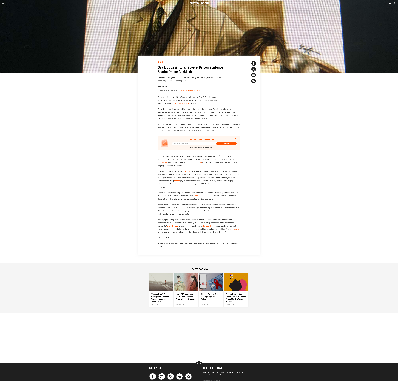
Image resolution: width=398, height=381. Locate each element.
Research (230, 372)
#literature (200, 90)
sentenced (235, 229)
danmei (187, 171)
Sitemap (227, 375)
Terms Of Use (207, 375)
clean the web (172, 226)
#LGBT (182, 90)
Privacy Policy (218, 375)
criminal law (197, 162)
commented (162, 162)
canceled (182, 184)
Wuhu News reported (182, 103)
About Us (206, 372)
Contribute (214, 372)
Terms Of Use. (208, 147)
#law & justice (191, 90)
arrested (197, 196)
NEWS (160, 62)
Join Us (222, 372)
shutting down (208, 226)
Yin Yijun (163, 86)
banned (177, 181)
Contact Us (239, 372)
